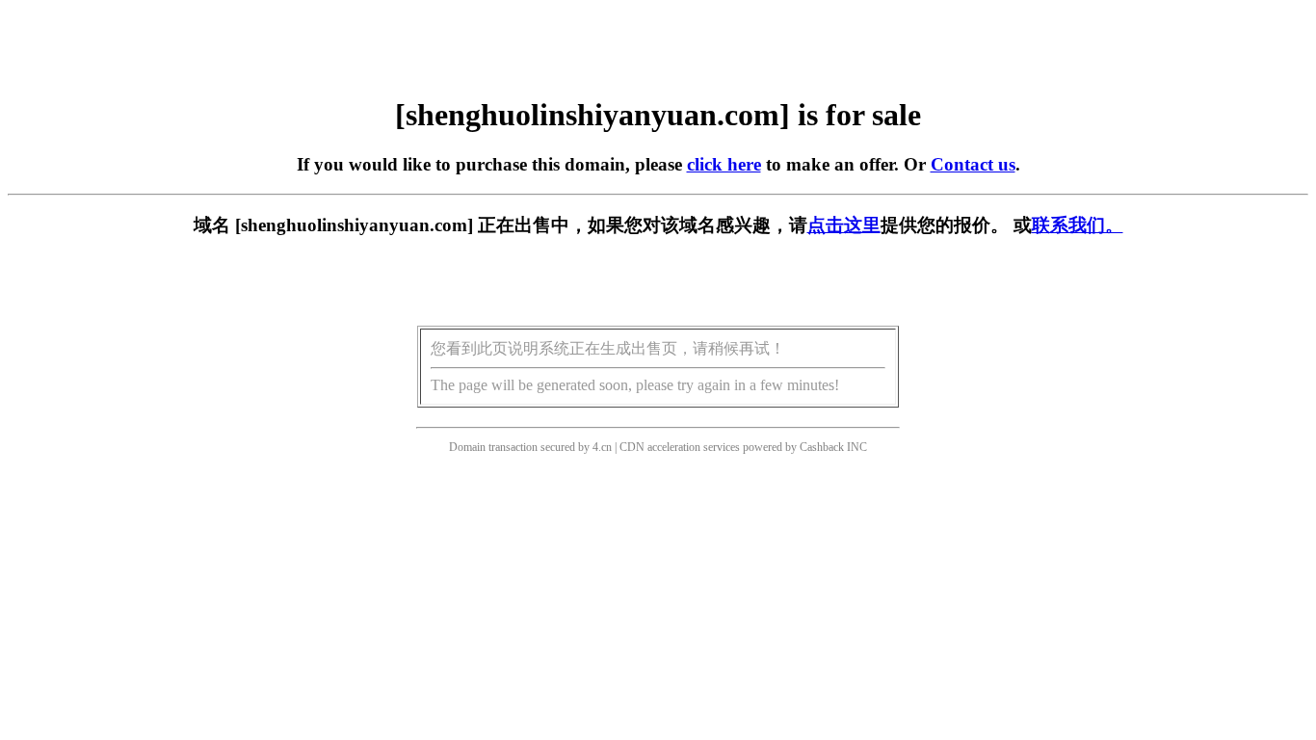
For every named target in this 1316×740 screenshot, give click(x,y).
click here (724, 164)
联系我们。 (1077, 225)
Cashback (822, 447)
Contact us (973, 164)
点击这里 (844, 225)
